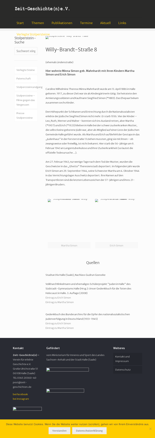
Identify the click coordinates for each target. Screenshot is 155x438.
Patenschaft (23, 78)
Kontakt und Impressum (122, 359)
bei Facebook (20, 394)
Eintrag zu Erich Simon (58, 297)
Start (20, 23)
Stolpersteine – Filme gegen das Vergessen (25, 100)
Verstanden (59, 430)
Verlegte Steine (25, 70)
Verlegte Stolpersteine (33, 34)
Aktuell (105, 23)
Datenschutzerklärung (89, 430)
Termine (86, 23)
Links (122, 23)
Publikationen (62, 23)
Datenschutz (123, 369)
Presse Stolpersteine (24, 115)
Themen (37, 23)
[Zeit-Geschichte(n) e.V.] (42, 8)
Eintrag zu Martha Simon (60, 302)
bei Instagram (21, 398)
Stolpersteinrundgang (26, 87)
